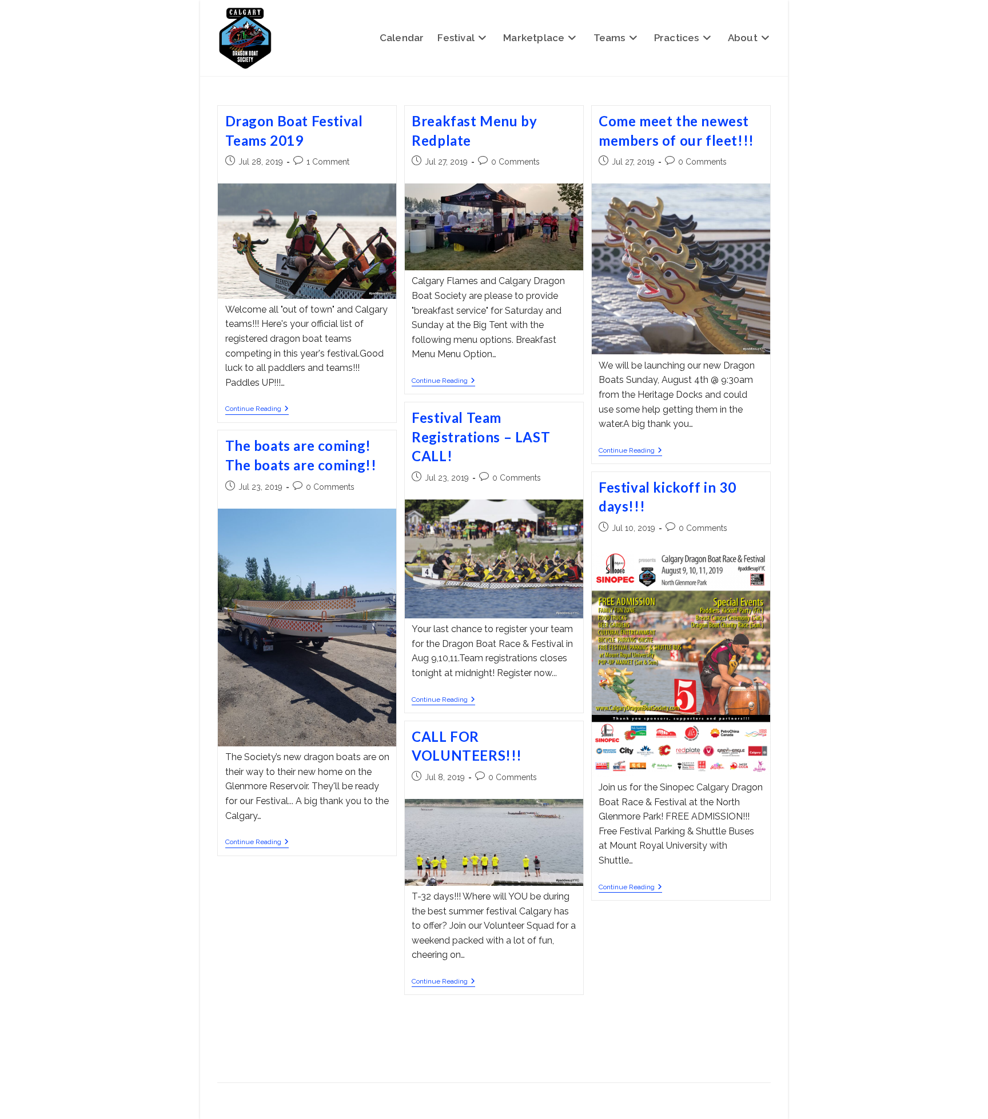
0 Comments (515, 161)
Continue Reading (257, 409)
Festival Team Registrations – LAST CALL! (481, 436)
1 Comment (327, 161)
